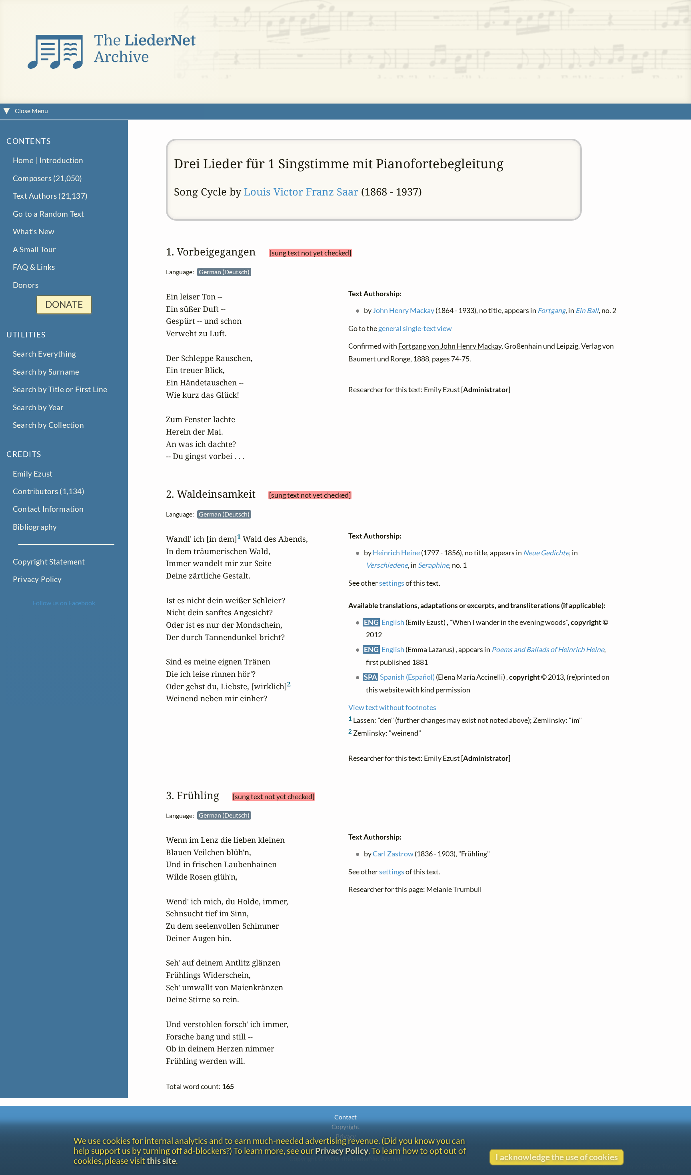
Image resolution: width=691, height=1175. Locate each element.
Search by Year (38, 407)
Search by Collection (48, 424)
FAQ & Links (34, 266)
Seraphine (433, 565)
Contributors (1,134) (48, 491)
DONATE (64, 304)
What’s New (33, 231)
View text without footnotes (392, 707)
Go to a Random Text (48, 213)
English (393, 622)
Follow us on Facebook (64, 602)
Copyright (345, 1126)
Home (23, 160)
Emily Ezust (32, 473)
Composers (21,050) (47, 178)
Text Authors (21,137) (50, 195)
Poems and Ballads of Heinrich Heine (548, 649)
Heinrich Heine (396, 552)
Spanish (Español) (407, 676)
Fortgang (552, 310)
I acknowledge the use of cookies (556, 1157)
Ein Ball (587, 310)
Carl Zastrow (393, 854)
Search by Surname (46, 371)
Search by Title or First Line (60, 389)
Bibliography (35, 526)
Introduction (61, 160)
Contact (345, 1117)
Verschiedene (387, 565)
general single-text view (415, 328)
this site (161, 1160)
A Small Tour (34, 249)
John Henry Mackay (404, 310)
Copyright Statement (49, 561)
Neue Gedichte (546, 552)
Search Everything (44, 353)
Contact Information (48, 508)
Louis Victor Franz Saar (301, 192)
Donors (25, 284)
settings (391, 583)
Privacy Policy (37, 579)
